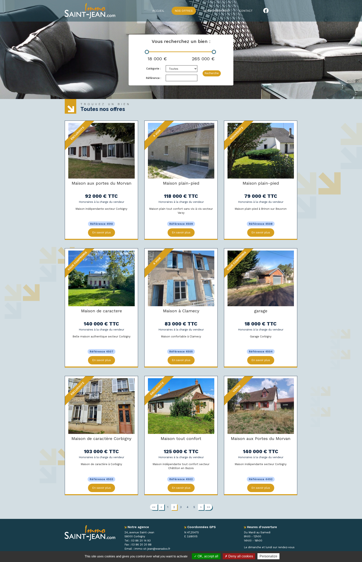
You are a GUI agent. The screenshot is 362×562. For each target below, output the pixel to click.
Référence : (153, 78)
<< (153, 507)
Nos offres (184, 10)
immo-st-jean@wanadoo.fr (152, 548)
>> (208, 507)
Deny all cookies (240, 556)
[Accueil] (90, 10)
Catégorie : (153, 68)
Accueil (158, 10)
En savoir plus (101, 232)
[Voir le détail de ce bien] (101, 150)
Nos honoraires (216, 10)
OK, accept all (207, 556)
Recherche (211, 73)
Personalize (268, 556)
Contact (246, 10)
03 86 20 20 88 (141, 544)
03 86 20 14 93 (141, 540)
